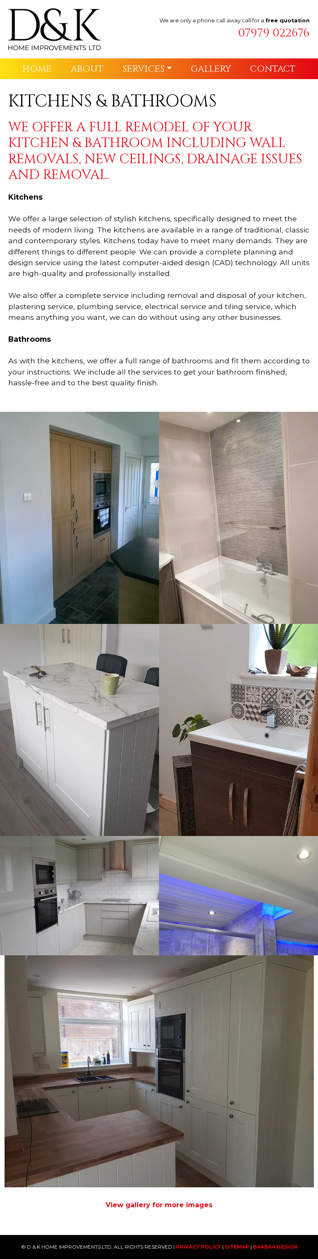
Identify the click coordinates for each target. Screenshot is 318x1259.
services (143, 69)
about (87, 69)
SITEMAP (237, 1247)
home (37, 69)
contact (273, 69)
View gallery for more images (159, 1205)
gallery (211, 69)
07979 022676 (274, 33)
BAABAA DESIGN (275, 1247)
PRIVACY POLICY (198, 1247)
